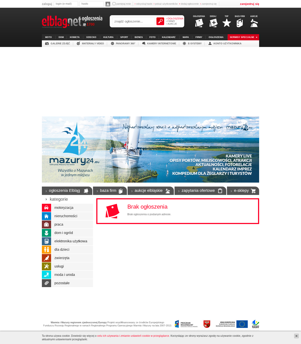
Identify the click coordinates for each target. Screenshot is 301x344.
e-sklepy (241, 190)
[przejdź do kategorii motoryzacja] (47, 208)
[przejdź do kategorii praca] (47, 224)
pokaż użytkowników (166, 3)
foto (152, 37)
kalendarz (168, 37)
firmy (198, 37)
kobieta (75, 37)
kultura (108, 37)
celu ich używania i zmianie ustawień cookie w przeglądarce (133, 335)
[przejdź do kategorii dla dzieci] (47, 250)
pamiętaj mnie (123, 3)
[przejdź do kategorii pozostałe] (47, 283)
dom (61, 37)
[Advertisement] (150, 80)
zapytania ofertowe (198, 190)
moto (48, 37)
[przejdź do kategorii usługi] (47, 266)
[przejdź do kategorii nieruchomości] (47, 216)
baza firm (108, 190)
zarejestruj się (208, 3)
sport (124, 37)
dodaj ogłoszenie (189, 3)
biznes (139, 37)
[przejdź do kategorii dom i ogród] (47, 233)
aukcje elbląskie (149, 190)
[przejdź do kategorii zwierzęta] (47, 258)
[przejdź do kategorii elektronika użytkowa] (47, 241)
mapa (186, 37)
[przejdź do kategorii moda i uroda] (47, 275)
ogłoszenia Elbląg (64, 190)
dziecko (91, 37)
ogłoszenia (216, 37)
